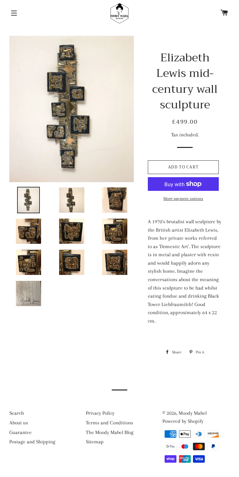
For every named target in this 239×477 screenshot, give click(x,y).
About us (18, 423)
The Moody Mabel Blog (110, 432)
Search (16, 413)
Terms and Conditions (109, 423)
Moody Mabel (193, 413)
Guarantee (20, 432)
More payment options (183, 198)
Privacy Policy (100, 413)
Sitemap (95, 442)
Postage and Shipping (32, 442)
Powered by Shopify (183, 421)
